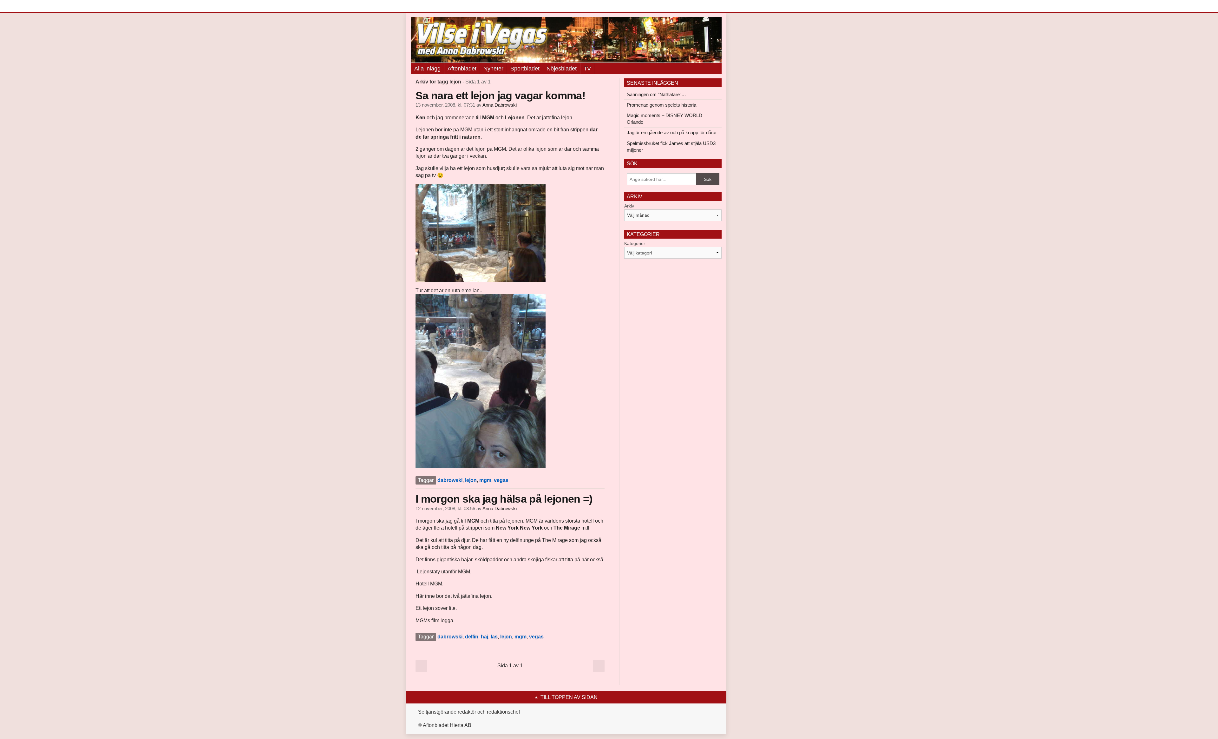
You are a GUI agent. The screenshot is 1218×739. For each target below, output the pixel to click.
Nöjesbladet (562, 68)
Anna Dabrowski (499, 105)
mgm (485, 480)
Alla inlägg (427, 68)
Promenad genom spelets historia (661, 105)
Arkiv (629, 205)
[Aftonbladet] (434, 6)
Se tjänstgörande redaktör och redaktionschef (469, 712)
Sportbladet (525, 68)
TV (587, 68)
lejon (471, 480)
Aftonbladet (462, 68)
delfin (471, 636)
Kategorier (634, 243)
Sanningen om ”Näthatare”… (656, 94)
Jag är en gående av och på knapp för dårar (672, 132)
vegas (501, 480)
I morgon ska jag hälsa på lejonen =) (504, 499)
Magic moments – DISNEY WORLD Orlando (664, 119)
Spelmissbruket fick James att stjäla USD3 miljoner (671, 147)
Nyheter (493, 68)
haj (484, 636)
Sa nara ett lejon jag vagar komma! (500, 95)
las (494, 636)
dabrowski (449, 480)
